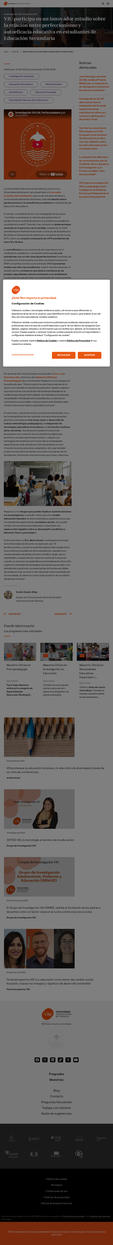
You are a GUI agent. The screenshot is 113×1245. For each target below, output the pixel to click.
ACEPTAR (89, 355)
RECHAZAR (63, 355)
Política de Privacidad (78, 341)
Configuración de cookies (23, 354)
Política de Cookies (47, 341)
